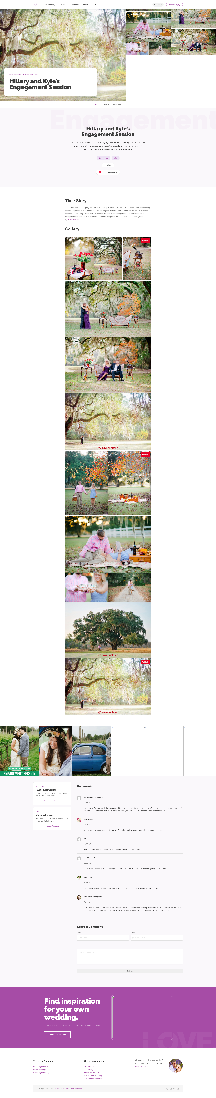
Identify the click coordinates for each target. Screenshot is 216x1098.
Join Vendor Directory (93, 1079)
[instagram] (178, 1088)
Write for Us (89, 1066)
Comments (117, 104)
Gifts (94, 4)
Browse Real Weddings (52, 801)
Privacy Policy (59, 1088)
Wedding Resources (41, 1066)
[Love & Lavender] (35, 4)
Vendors (75, 4)
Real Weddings (49, 4)
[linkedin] (170, 1088)
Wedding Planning (41, 1072)
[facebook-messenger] (174, 1088)
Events (63, 4)
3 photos (109, 165)
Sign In (159, 4)
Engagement (28, 74)
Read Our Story (141, 1066)
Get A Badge (89, 1069)
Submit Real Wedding (93, 1075)
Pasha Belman (73, 219)
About (97, 104)
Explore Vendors (52, 826)
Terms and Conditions (73, 1088)
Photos (106, 104)
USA (36, 74)
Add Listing (173, 4)
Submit (129, 971)
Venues (85, 4)
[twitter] (166, 1088)
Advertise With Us (91, 1072)
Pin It (146, 241)
